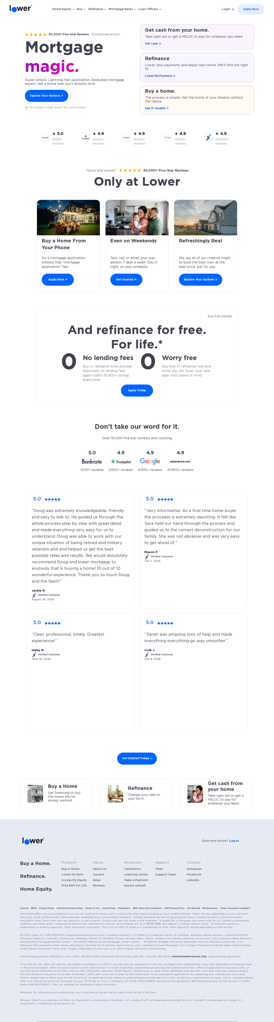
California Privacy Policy (70, 908)
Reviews (99, 885)
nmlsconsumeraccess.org (189, 956)
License (24, 908)
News (97, 880)
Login (226, 9)
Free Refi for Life (74, 885)
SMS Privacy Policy (174, 908)
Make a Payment (136, 880)
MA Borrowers (210, 908)
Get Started (193, 908)
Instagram (194, 869)
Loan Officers (148, 9)
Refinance (95, 9)
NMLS (34, 908)
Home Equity (61, 9)
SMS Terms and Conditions (147, 908)
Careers (98, 874)
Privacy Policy (46, 908)
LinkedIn (193, 880)
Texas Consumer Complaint (235, 908)
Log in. (234, 841)
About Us (100, 869)
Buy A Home (70, 869)
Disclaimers (124, 908)
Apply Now (251, 9)
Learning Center (136, 874)
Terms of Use (92, 908)
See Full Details (220, 316)
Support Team (165, 874)
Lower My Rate (72, 874)
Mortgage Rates (121, 9)
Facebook (194, 874)
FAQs (159, 869)
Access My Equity (74, 880)
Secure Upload (135, 885)
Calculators (132, 869)
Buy (79, 9)
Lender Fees (109, 908)
